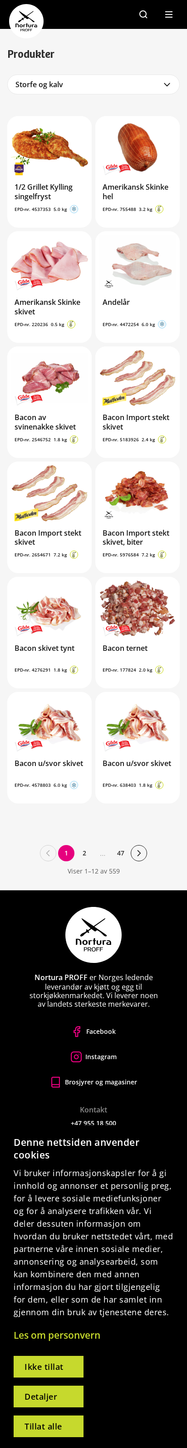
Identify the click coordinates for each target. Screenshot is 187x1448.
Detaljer (41, 1396)
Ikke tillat (44, 1366)
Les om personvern (57, 1335)
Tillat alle (43, 1426)
